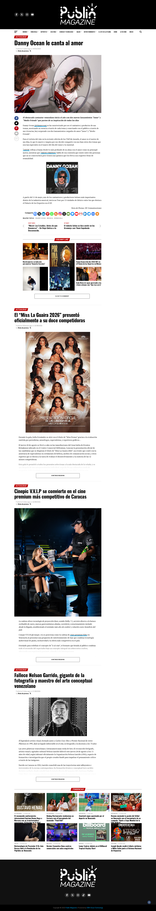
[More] (97, 214)
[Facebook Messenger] (72, 214)
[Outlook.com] (85, 214)
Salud (78, 32)
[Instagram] (60, 214)
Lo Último (123, 32)
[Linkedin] (43, 214)
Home (115, 32)
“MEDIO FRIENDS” (48, 153)
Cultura (53, 32)
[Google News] (93, 214)
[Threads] (64, 214)
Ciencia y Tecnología (66, 32)
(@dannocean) (40, 125)
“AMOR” (26, 150)
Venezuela (34, 32)
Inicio (131, 32)
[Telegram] (89, 214)
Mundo (25, 32)
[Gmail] (81, 214)
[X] (39, 214)
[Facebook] (35, 214)
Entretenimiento (89, 32)
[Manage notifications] (149, 902)
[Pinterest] (47, 214)
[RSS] (56, 214)
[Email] (68, 214)
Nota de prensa (23, 51)
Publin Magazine (71, 908)
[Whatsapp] (52, 214)
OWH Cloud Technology (95, 908)
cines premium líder (78, 635)
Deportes (44, 32)
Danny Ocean (41, 218)
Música (50, 218)
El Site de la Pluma (105, 32)
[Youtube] (76, 214)
